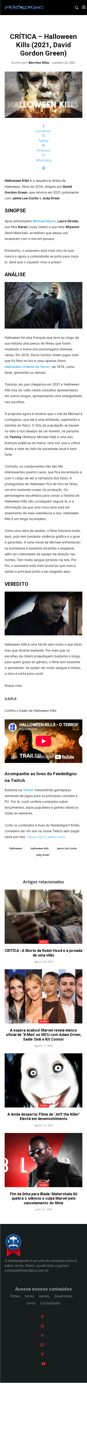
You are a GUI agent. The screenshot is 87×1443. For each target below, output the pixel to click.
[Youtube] (43, 1364)
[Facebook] (42, 1317)
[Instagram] (42, 1326)
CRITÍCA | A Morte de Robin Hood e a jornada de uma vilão (43, 952)
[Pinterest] (42, 1335)
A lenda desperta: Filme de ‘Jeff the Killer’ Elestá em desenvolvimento (43, 1116)
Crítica (43, 941)
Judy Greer (42, 854)
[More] (43, 168)
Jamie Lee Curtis (67, 848)
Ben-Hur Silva (39, 63)
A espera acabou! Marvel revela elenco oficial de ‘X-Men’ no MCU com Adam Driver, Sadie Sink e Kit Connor (43, 1034)
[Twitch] (42, 1345)
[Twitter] (42, 1354)
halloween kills (39, 848)
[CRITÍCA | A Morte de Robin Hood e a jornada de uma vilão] (43, 917)
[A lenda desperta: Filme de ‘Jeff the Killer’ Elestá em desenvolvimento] (43, 1080)
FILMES (44, 1021)
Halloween (15, 848)
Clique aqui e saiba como (46, 837)
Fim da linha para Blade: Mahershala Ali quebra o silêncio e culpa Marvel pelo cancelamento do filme (43, 1198)
